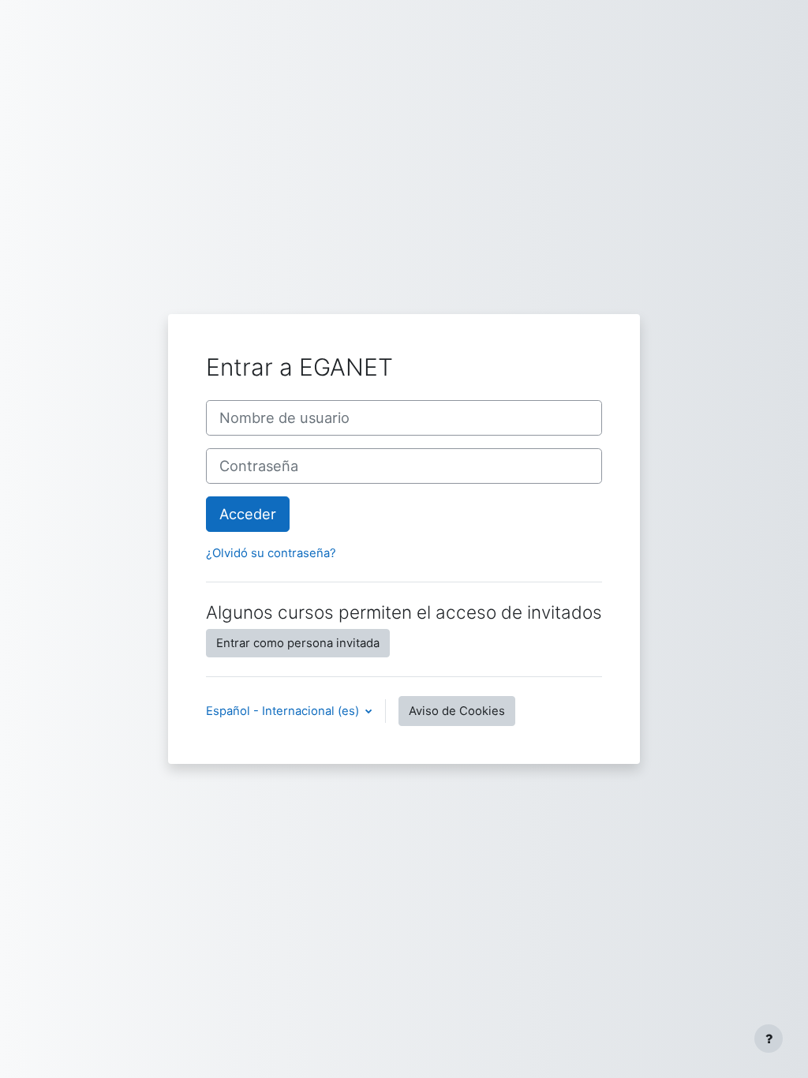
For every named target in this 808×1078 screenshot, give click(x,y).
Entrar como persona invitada (298, 643)
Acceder (247, 513)
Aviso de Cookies (457, 711)
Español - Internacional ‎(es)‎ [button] (284, 711)
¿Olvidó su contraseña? (271, 553)
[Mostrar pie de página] (768, 1038)
